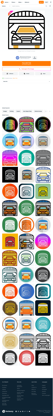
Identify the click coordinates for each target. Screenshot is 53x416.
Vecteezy (4, 387)
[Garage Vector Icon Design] (10, 124)
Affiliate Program (19, 391)
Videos (19, 2)
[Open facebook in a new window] (16, 411)
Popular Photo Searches (20, 397)
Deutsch (43, 391)
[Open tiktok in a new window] (25, 411)
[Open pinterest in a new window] (22, 411)
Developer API (5, 395)
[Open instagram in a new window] (18, 411)
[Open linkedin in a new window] (20, 411)
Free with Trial (26, 63)
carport (18, 111)
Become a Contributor (33, 394)
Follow (34, 58)
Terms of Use (40, 411)
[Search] (46, 6)
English (42, 385)
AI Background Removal (5, 401)
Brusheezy (4, 385)
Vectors (6, 2)
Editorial (27, 2)
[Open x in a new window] (27, 411)
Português (43, 389)
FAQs (32, 385)
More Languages (45, 395)
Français (43, 393)
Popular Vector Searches (20, 394)
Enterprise (4, 391)
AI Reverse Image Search (5, 398)
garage (5, 111)
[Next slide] (47, 111)
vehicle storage (38, 111)
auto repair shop (27, 111)
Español (43, 387)
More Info (5, 81)
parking (11, 111)
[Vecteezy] (2, 2)
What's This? (15, 78)
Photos (13, 2)
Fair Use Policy (46, 412)
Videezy (4, 389)
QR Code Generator (4, 404)
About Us (33, 389)
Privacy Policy (47, 411)
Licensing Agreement (19, 386)
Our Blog (33, 391)
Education (4, 393)
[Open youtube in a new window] (29, 411)
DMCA (18, 388)
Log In (46, 2)
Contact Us (33, 387)
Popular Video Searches (20, 400)
